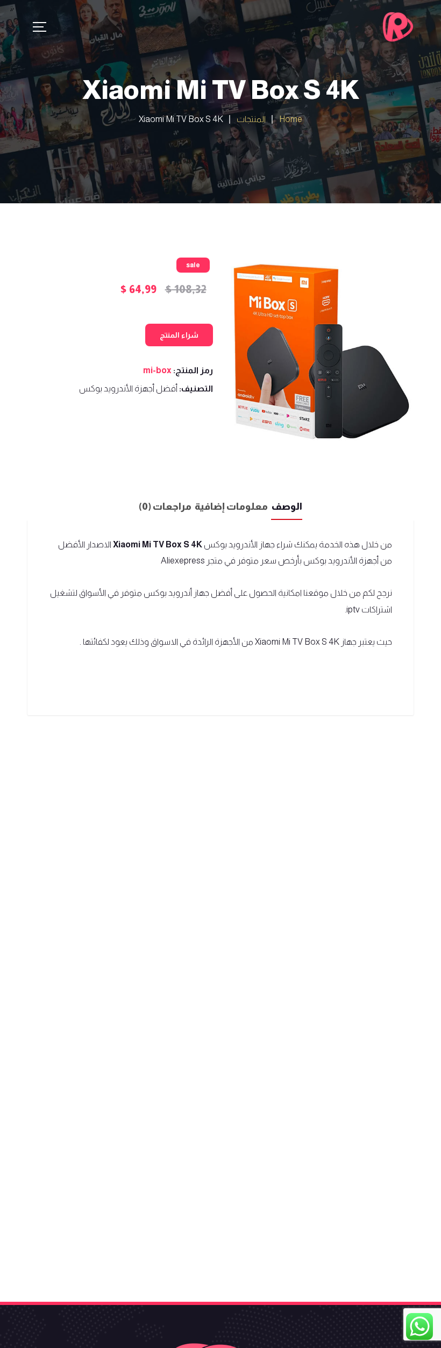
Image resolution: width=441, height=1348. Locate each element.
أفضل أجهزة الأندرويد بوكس (128, 388)
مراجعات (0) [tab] (165, 506)
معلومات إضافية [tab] (231, 506)
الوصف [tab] (286, 506)
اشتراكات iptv (369, 609)
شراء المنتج (179, 335)
